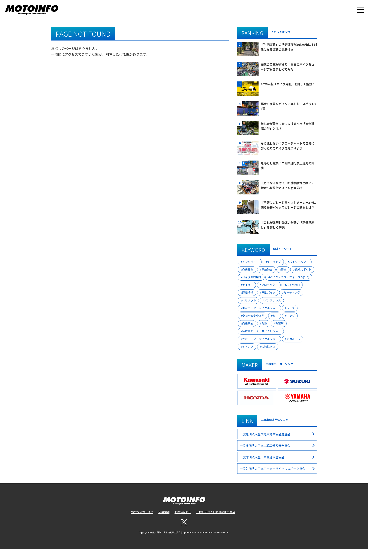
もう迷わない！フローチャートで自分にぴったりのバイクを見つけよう (287, 145)
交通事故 (247, 323)
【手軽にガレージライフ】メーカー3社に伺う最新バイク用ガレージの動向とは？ (288, 205)
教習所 (279, 323)
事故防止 (267, 269)
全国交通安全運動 (253, 316)
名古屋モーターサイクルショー (261, 331)
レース (290, 308)
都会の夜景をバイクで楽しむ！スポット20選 (288, 106)
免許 (264, 323)
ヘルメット (249, 300)
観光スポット (303, 269)
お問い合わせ (183, 512)
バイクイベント (299, 262)
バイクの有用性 (252, 277)
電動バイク (268, 292)
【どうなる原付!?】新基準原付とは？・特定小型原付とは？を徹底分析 (287, 185)
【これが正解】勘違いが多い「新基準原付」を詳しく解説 (287, 224)
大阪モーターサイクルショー (260, 339)
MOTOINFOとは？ (142, 512)
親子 (275, 316)
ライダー (247, 285)
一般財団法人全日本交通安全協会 (262, 457)
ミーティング (292, 292)
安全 (283, 269)
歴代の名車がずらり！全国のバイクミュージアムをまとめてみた (287, 66)
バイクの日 (293, 285)
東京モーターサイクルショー (260, 308)
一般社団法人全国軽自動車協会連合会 (265, 434)
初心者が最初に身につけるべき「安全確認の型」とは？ (287, 126)
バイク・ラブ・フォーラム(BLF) (289, 277)
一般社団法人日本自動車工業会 (215, 512)
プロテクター (269, 285)
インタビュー (250, 262)
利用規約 (164, 512)
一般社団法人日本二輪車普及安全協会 (265, 445)
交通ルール (293, 339)
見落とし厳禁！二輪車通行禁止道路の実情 (287, 165)
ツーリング (274, 262)
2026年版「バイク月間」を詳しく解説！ (288, 84)
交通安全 (247, 269)
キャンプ (247, 347)
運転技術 (247, 292)
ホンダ (290, 316)
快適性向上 (268, 347)
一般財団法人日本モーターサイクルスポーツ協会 (272, 468)
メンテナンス (272, 300)
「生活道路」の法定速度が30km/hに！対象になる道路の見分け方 (289, 47)
